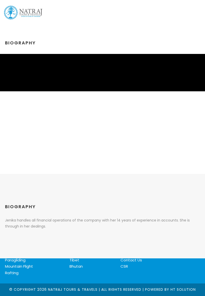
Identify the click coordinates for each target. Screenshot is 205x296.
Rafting (11, 272)
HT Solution (183, 289)
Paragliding (15, 260)
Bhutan (76, 266)
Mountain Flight (19, 266)
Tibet (74, 260)
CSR (124, 266)
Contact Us (131, 260)
